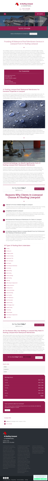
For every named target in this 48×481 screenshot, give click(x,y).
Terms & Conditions (20, 479)
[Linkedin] (8, 478)
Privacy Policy (13, 479)
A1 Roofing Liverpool (6, 479)
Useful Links (6, 440)
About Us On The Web (8, 442)
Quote (5, 371)
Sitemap (26, 479)
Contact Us (6, 369)
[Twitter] (6, 478)
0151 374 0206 (26, 9)
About (5, 366)
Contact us (7, 410)
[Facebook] (4, 478)
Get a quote (40, 13)
